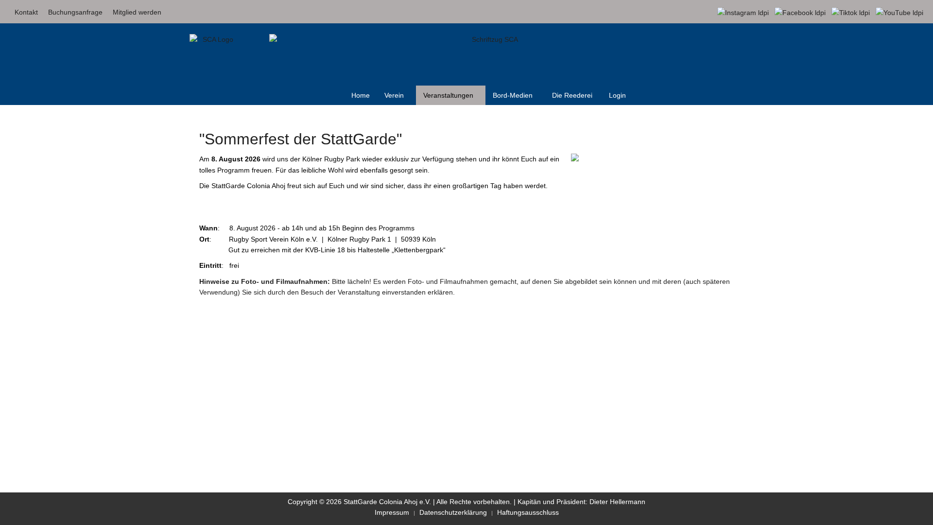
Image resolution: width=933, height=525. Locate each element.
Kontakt (26, 12)
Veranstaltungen (448, 95)
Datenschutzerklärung (453, 512)
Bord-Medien (513, 95)
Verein (394, 95)
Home (360, 95)
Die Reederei (572, 95)
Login (617, 95)
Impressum (392, 512)
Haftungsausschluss (528, 512)
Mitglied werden (137, 12)
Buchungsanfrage (75, 12)
